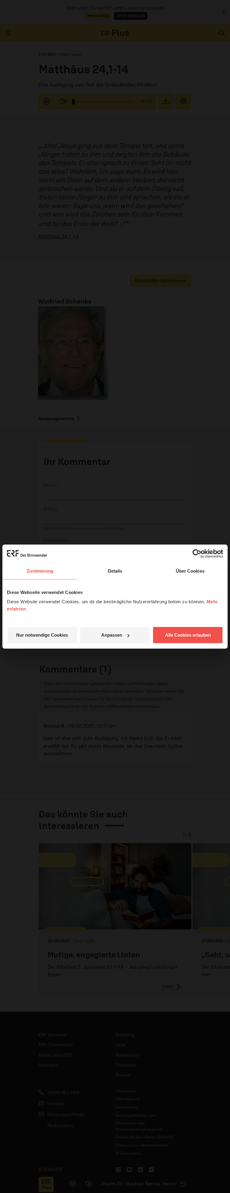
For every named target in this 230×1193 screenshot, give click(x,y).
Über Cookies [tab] (190, 570)
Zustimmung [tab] (40, 570)
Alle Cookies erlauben (188, 635)
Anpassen (111, 635)
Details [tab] (115, 570)
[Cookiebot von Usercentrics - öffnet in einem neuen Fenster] (197, 553)
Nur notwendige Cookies (42, 635)
